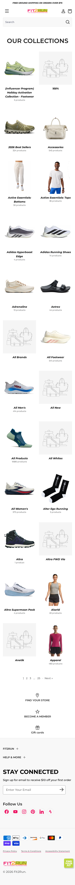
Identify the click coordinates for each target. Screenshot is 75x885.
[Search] (15, 11)
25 (38, 678)
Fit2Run (19, 872)
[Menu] (7, 11)
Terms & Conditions (31, 851)
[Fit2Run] (37, 11)
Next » (49, 678)
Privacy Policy (10, 851)
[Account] (63, 11)
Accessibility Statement (57, 851)
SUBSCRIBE (61, 789)
